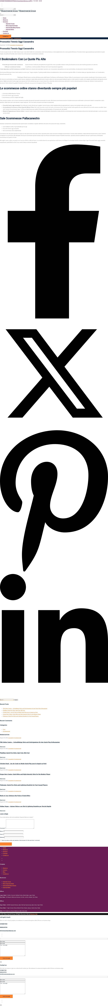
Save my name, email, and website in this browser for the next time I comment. (21, 840)
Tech (4, 729)
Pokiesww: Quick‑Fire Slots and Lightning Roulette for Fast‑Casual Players (21, 716)
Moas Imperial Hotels (12, 25)
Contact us (6, 33)
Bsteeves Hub (33, 914)
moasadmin (13, 45)
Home (4, 18)
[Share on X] (54, 427)
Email (1, 834)
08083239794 (3, 927)
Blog (4, 872)
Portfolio (5, 31)
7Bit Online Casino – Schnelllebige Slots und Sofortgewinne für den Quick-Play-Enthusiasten (25, 708)
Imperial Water (10, 29)
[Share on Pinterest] (54, 573)
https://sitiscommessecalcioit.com (8, 77)
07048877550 (3, 924)
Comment (3, 828)
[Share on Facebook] (54, 318)
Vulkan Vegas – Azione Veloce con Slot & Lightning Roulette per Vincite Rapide (25, 806)
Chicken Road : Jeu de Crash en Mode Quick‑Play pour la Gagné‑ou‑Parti (20, 712)
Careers (5, 870)
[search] (7, 9)
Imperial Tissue (10, 23)
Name (2, 831)
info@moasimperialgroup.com (8, 930)
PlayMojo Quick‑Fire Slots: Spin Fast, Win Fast (14, 710)
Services (5, 21)
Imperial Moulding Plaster (13, 27)
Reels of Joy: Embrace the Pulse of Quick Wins (15, 795)
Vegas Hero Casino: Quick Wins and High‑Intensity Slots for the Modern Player (22, 714)
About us (5, 20)
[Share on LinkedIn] (54, 698)
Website (2, 837)
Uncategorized (19, 45)
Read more (2, 746)
